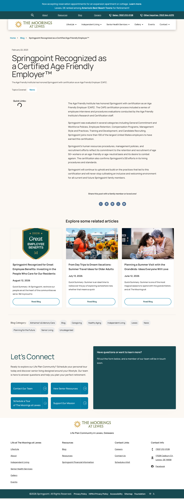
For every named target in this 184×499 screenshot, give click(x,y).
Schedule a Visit (122, 462)
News (32, 89)
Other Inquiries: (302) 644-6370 (159, 15)
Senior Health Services (117, 24)
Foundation (139, 493)
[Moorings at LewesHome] (33, 24)
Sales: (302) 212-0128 (123, 15)
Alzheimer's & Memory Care (42, 322)
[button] (101, 204)
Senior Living (47, 330)
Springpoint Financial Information (78, 462)
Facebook (160, 466)
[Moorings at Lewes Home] (92, 427)
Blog (80, 15)
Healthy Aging (94, 322)
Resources (62, 15)
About (45, 15)
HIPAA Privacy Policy (98, 493)
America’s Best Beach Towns (97, 7)
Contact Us (120, 455)
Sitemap (128, 493)
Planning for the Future (24, 330)
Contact (163, 24)
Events (151, 24)
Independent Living (90, 24)
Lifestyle (70, 24)
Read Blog (36, 301)
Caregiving (77, 322)
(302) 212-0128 (163, 449)
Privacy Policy (80, 493)
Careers (97, 15)
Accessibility (116, 493)
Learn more (135, 3)
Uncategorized (66, 330)
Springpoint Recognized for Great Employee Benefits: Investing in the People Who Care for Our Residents (34, 269)
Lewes (134, 322)
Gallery (138, 24)
